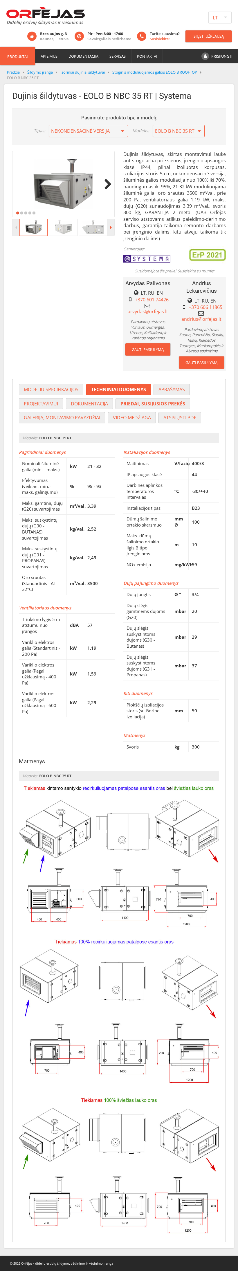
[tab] (51, 389)
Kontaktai (147, 56)
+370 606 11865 (205, 307)
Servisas (117, 56)
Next (105, 184)
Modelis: (140, 130)
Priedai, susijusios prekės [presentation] (152, 403)
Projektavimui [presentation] (41, 403)
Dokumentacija (83, 56)
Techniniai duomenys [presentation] (118, 389)
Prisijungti (221, 56)
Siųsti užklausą (209, 36)
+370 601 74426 (152, 299)
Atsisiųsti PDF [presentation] (179, 417)
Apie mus (49, 56)
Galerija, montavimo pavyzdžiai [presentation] (62, 417)
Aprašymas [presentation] (171, 389)
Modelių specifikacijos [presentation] (51, 389)
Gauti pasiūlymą (148, 349)
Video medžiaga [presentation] (132, 417)
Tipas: (39, 130)
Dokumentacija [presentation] (89, 403)
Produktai (17, 56)
